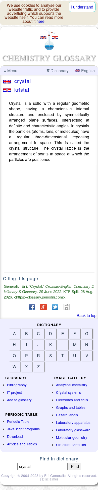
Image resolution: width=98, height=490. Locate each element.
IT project (14, 392)
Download (15, 436)
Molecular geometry (71, 437)
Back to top (86, 315)
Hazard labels (67, 414)
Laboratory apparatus (73, 422)
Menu (10, 70)
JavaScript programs (23, 428)
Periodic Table (18, 421)
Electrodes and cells (72, 399)
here (40, 21)
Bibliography (17, 384)
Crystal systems (68, 392)
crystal (21, 80)
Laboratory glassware (73, 429)
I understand (82, 7)
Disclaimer (50, 478)
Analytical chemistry (71, 384)
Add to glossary (19, 399)
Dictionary (58, 70)
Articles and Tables (22, 443)
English (87, 70)
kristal (20, 89)
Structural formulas (71, 444)
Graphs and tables (70, 407)
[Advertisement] (49, 219)
